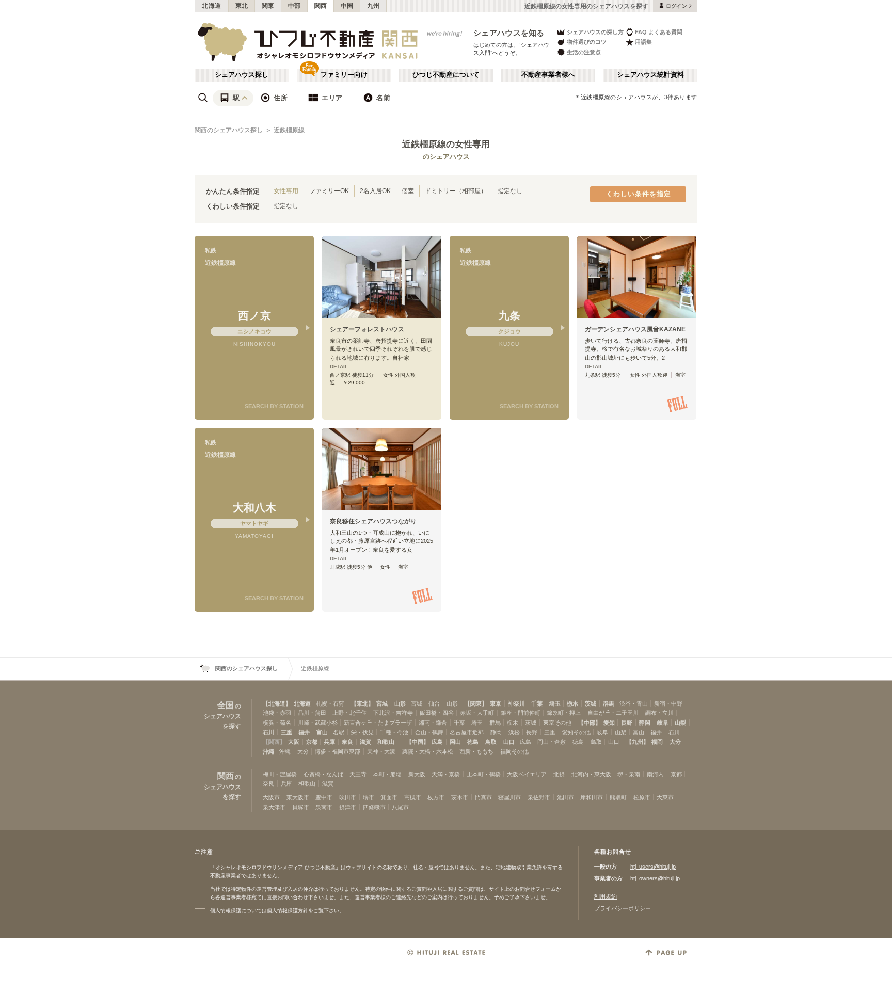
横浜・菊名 (277, 722)
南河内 (655, 774)
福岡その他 (514, 751)
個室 (408, 190)
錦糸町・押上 (564, 713)
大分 (675, 742)
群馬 (608, 703)
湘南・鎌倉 (433, 722)
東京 (495, 703)
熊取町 (618, 797)
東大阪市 (297, 797)
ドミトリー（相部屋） (456, 190)
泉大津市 (274, 807)
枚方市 (435, 797)
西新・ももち (476, 751)
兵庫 (329, 742)
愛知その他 (576, 732)
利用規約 (605, 896)
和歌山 (385, 742)
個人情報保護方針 (287, 910)
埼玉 (555, 703)
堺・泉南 (628, 774)
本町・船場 (387, 774)
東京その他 (557, 722)
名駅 (338, 732)
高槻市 (412, 797)
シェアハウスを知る (509, 32)
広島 (437, 742)
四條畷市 (374, 807)
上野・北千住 (349, 713)
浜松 (514, 732)
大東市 (665, 797)
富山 (322, 732)
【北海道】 (277, 703)
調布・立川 (659, 713)
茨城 (590, 703)
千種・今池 (394, 732)
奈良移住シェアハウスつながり (373, 521)
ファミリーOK (329, 190)
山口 (509, 742)
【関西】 (274, 742)
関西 (320, 5)
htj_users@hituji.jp (653, 866)
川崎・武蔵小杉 (318, 722)
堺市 (368, 797)
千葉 (537, 703)
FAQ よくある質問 (658, 32)
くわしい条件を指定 (638, 194)
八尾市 (400, 807)
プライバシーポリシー (622, 908)
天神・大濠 (381, 751)
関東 (268, 5)
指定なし (510, 190)
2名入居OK (375, 190)
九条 (509, 316)
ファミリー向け (344, 74)
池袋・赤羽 (277, 713)
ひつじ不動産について (446, 74)
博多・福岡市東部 (337, 751)
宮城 (382, 703)
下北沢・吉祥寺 (393, 713)
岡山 (455, 742)
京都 (311, 742)
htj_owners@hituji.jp (655, 878)
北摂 (559, 774)
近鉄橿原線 (289, 130)
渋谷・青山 (633, 703)
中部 (294, 5)
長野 (626, 722)
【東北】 (362, 703)
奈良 (347, 742)
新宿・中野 (668, 703)
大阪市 (271, 797)
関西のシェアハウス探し (229, 130)
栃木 (572, 703)
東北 (241, 5)
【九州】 (637, 742)
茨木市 (459, 797)
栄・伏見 (362, 732)
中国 (347, 5)
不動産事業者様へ (548, 74)
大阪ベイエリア (527, 774)
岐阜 (662, 722)
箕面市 (388, 797)
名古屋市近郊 (467, 732)
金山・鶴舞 (429, 732)
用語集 (643, 42)
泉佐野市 (539, 797)
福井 (304, 732)
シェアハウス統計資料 (650, 74)
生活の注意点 (584, 52)
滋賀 (365, 742)
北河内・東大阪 (591, 774)
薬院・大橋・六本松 (427, 751)
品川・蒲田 (312, 713)
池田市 (565, 797)
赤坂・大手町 (477, 713)
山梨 (680, 722)
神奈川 (516, 703)
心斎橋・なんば (323, 774)
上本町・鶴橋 (484, 774)
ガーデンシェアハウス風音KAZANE (635, 329)
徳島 (473, 742)
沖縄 (268, 751)
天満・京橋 (446, 774)
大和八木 (254, 508)
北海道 (211, 5)
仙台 (434, 703)
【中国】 (417, 742)
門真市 (483, 797)
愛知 (609, 722)
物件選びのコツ (587, 42)
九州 (373, 5)
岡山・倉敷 (551, 742)
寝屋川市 (509, 797)
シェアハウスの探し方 (595, 32)
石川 (268, 732)
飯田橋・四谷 (437, 713)
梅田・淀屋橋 (280, 774)
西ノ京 (254, 316)
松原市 (641, 797)
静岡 (644, 722)
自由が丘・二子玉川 (613, 713)
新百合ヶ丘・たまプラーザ (378, 722)
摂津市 (347, 807)
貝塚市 (300, 807)
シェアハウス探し (241, 74)
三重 (286, 732)
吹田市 (347, 797)
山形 (400, 703)
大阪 (293, 742)
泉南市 (323, 807)
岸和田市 (591, 797)
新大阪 (416, 774)
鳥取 (491, 742)
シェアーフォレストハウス (367, 329)
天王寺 (358, 774)
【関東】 (476, 703)
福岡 (657, 742)
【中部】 (589, 722)
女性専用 (286, 190)
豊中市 (323, 797)
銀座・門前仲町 (520, 713)
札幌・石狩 (330, 703)
